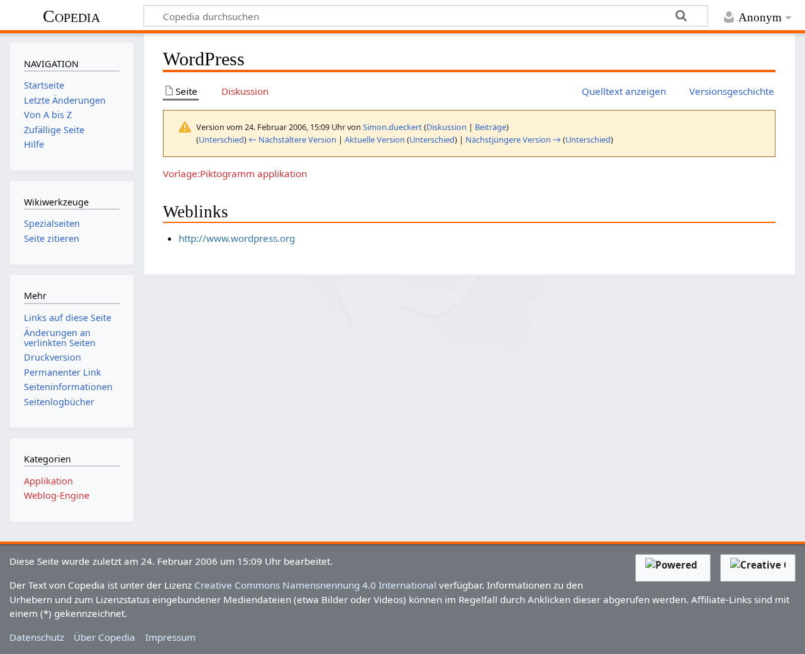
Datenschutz (36, 637)
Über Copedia (104, 637)
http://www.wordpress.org (237, 238)
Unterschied (221, 139)
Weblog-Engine (56, 495)
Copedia (71, 16)
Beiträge (490, 127)
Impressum (170, 637)
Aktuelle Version (375, 139)
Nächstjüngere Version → (513, 139)
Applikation (48, 481)
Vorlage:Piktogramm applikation (235, 173)
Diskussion (446, 127)
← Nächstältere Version (292, 139)
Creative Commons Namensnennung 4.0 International (315, 585)
